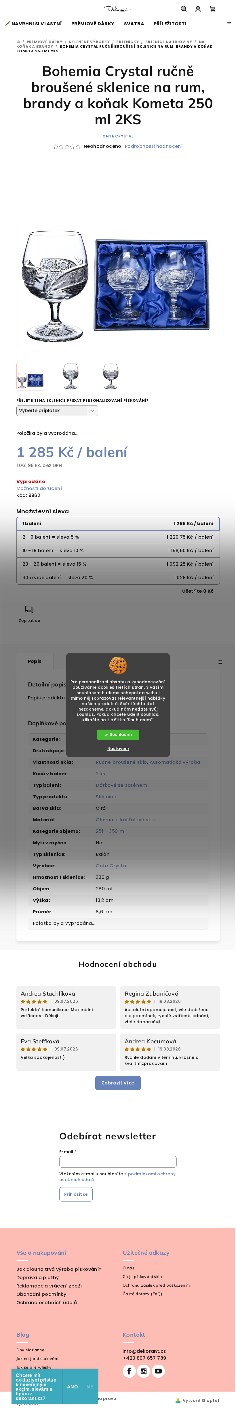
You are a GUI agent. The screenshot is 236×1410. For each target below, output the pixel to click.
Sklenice (106, 796)
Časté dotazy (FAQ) (142, 1294)
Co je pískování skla (142, 1277)
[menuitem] (33, 23)
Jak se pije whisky (34, 1367)
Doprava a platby (37, 1277)
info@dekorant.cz (144, 1351)
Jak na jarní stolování (37, 1359)
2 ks (100, 773)
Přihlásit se (76, 1194)
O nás (128, 1268)
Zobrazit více (117, 1083)
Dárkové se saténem (121, 785)
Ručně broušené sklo (121, 762)
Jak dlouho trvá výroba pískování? (59, 1269)
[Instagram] (143, 1371)
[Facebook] (129, 1371)
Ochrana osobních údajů (46, 1302)
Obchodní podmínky (41, 1294)
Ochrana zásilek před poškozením (156, 1285)
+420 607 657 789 (144, 1358)
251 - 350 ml (111, 831)
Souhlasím (121, 734)
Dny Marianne (30, 1350)
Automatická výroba (175, 762)
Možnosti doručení (39, 488)
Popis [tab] (35, 661)
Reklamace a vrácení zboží (49, 1286)
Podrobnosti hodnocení (153, 146)
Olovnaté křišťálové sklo (126, 819)
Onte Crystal (118, 136)
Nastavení (118, 748)
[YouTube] (158, 1371)
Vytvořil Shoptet (201, 1400)
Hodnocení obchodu (118, 964)
